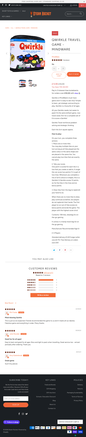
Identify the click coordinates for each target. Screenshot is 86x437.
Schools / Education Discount (46, 397)
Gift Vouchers (51, 393)
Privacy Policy (78, 400)
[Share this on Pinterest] (65, 250)
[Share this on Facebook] (59, 250)
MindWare (55, 57)
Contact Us (52, 408)
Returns (80, 389)
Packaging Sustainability (75, 393)
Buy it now (74, 74)
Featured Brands (50, 385)
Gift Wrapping (51, 389)
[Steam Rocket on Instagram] (6, 5)
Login (74, 5)
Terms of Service (77, 397)
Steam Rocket (13, 430)
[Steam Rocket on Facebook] (2, 5)
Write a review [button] (43, 295)
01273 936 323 (16, 5)
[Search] (81, 14)
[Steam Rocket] (40, 14)
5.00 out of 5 (48, 273)
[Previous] (6, 53)
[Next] (48, 53)
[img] (10, 309)
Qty (53, 64)
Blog (54, 400)
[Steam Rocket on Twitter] (9, 5)
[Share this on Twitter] (54, 250)
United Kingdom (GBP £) (53, 5)
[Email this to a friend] (70, 250)
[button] (11, 11)
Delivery (80, 385)
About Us (53, 404)
